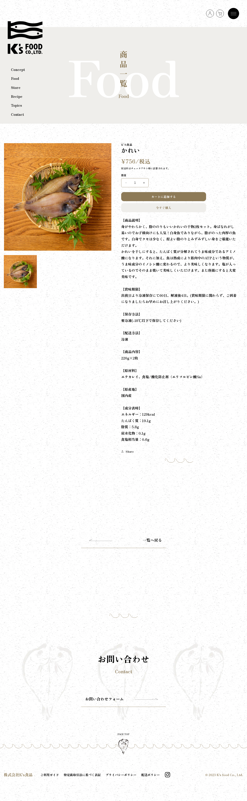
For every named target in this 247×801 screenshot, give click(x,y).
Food (15, 78)
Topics (16, 105)
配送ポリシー (150, 774)
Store (15, 87)
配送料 (125, 168)
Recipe (16, 96)
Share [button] (130, 451)
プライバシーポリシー (121, 774)
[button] (220, 13)
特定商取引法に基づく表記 (82, 774)
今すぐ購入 (163, 208)
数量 (123, 175)
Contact (17, 114)
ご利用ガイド (49, 774)
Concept (18, 69)
